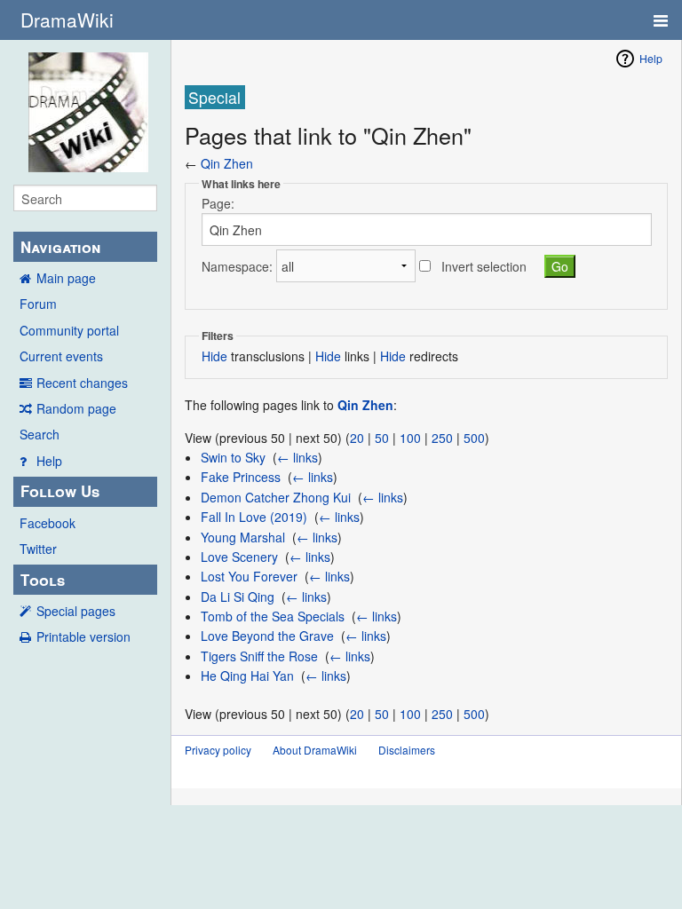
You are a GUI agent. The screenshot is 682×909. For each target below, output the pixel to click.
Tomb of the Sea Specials (273, 616)
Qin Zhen (227, 163)
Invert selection (484, 266)
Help (49, 461)
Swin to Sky (233, 457)
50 (382, 438)
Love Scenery (239, 556)
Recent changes (82, 382)
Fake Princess (241, 477)
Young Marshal (243, 537)
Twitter (38, 548)
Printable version (83, 636)
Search (39, 434)
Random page (76, 408)
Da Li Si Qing (237, 596)
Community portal (69, 330)
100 (410, 438)
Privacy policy (218, 749)
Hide (214, 356)
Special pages (75, 611)
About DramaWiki (315, 749)
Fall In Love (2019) (254, 517)
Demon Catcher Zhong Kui (276, 497)
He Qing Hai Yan (247, 675)
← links (297, 457)
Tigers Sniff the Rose (259, 656)
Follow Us (59, 491)
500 (474, 438)
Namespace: (237, 266)
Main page (66, 278)
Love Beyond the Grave (267, 635)
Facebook (47, 523)
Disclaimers (406, 749)
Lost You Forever (249, 576)
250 (442, 438)
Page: (218, 203)
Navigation (60, 246)
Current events (61, 356)
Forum (38, 303)
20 (357, 438)
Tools (42, 579)
